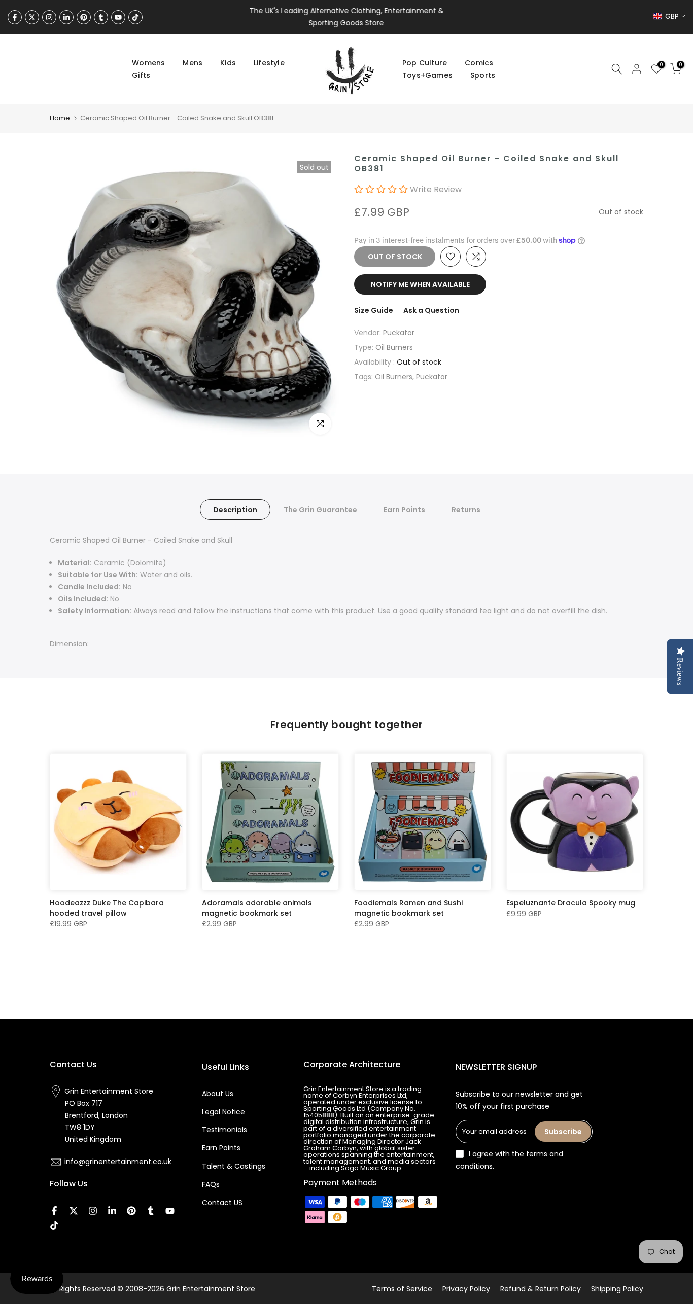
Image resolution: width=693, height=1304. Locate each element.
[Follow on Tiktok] (135, 17)
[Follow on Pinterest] (84, 17)
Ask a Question (431, 310)
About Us (217, 1094)
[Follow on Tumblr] (101, 17)
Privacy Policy (466, 1289)
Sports (482, 75)
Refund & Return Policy (540, 1289)
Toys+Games (427, 75)
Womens (148, 63)
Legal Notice (223, 1112)
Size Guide (373, 310)
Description (235, 509)
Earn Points (404, 509)
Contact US (222, 1203)
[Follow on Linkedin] (66, 17)
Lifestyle (269, 63)
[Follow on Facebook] (15, 17)
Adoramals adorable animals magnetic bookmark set (257, 908)
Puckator (398, 333)
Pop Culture (424, 63)
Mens (192, 63)
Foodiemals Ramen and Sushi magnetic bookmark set (408, 908)
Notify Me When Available (420, 284)
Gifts (141, 75)
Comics (479, 63)
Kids (228, 63)
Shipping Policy (617, 1289)
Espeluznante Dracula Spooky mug (570, 903)
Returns (466, 509)
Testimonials (224, 1130)
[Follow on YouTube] (118, 17)
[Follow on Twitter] (32, 17)
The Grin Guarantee (320, 509)
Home (60, 118)
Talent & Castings (233, 1166)
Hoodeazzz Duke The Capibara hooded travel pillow (107, 908)
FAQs (211, 1184)
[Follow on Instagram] (49, 17)
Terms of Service (402, 1289)
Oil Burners (394, 347)
